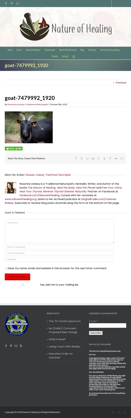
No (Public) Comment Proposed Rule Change (63, 330)
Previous (121, 82)
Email (93, 321)
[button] (74, 56)
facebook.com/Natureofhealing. (39, 195)
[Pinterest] (11, 346)
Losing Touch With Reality (64, 346)
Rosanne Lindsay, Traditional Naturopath (28, 104)
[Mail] (16, 346)
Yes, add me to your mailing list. (59, 285)
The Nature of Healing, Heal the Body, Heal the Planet (62, 187)
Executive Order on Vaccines (61, 355)
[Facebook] (6, 346)
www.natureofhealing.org (20, 199)
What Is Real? (57, 339)
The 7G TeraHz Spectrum (65, 321)
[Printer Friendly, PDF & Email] (14, 148)
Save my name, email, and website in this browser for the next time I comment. (57, 268)
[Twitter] (21, 346)
